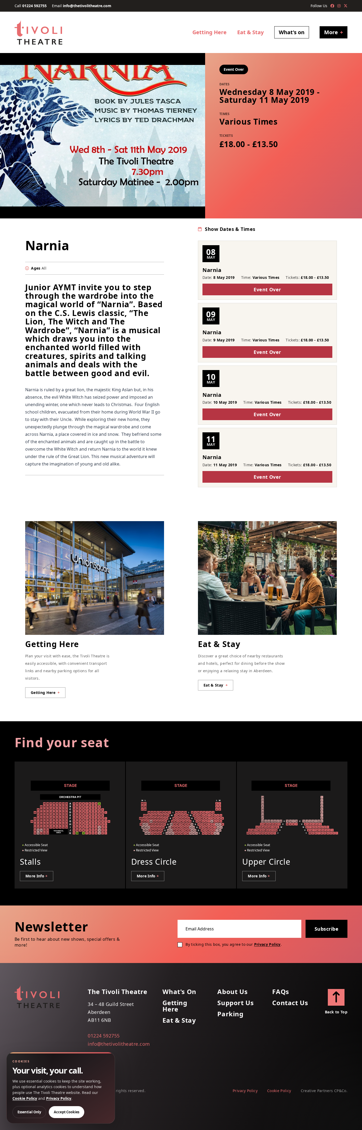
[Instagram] (339, 5)
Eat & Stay (250, 32)
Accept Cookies (66, 1112)
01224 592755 (34, 5)
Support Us (235, 1003)
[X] (345, 5)
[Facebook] (332, 5)
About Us (232, 991)
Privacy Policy (267, 944)
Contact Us (290, 1003)
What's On (179, 991)
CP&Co (340, 1090)
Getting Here (209, 32)
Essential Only (29, 1112)
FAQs (280, 991)
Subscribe (326, 929)
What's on (291, 32)
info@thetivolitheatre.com (87, 5)
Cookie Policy (279, 1090)
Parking (230, 1014)
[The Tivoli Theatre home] (38, 32)
